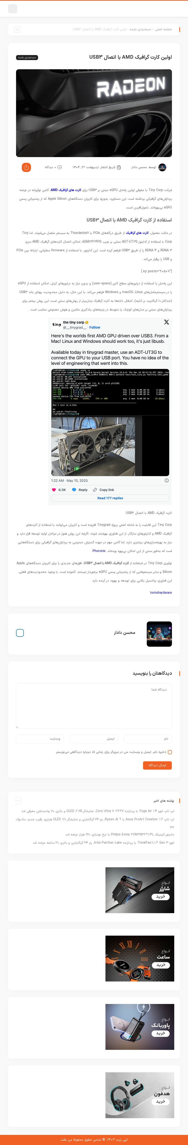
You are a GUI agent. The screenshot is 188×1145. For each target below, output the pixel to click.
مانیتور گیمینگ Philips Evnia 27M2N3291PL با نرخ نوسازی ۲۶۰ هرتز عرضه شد (119, 834)
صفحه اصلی (163, 29)
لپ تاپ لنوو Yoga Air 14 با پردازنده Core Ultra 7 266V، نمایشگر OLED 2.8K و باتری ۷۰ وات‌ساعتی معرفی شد (97, 811)
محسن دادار (139, 167)
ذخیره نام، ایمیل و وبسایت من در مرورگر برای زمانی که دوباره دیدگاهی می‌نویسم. (111, 752)
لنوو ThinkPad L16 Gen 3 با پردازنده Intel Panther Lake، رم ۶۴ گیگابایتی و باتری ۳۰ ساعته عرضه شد (103, 842)
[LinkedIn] (20, 633)
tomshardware (161, 593)
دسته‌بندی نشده (140, 29)
